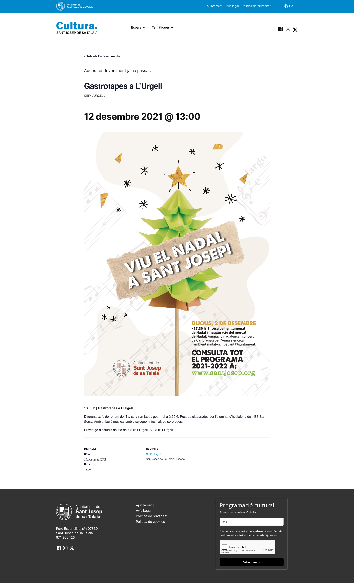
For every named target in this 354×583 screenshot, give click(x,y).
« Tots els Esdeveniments (102, 56)
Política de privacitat (256, 6)
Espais (136, 27)
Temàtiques (161, 27)
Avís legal (232, 6)
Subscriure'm (251, 562)
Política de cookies (150, 522)
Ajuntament (215, 6)
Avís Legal (143, 510)
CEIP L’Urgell (153, 454)
